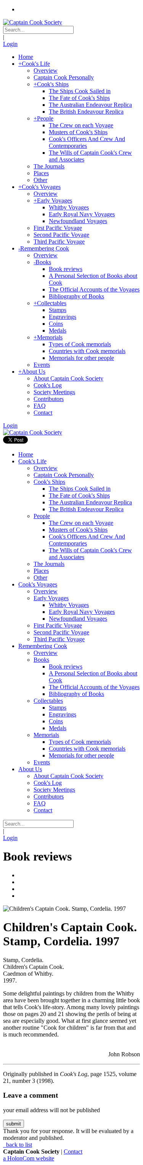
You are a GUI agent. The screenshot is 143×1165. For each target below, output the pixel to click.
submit (13, 1124)
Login (10, 44)
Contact (73, 1151)
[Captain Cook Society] (32, 22)
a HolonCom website (28, 1158)
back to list (18, 1144)
